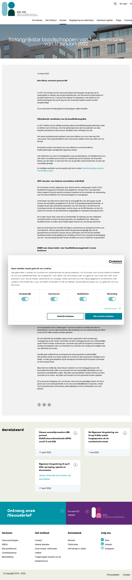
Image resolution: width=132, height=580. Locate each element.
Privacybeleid (113, 575)
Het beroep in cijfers (77, 548)
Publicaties (73, 544)
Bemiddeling (7, 557)
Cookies (126, 575)
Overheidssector (9, 553)
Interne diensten (42, 544)
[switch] (54, 299)
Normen (71, 540)
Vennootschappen (10, 540)
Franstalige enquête (45, 171)
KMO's (5, 544)
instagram (109, 548)
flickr (107, 540)
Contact (38, 540)
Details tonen (110, 308)
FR (131, 4)
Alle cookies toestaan (103, 316)
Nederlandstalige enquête (92, 168)
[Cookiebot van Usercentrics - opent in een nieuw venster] (111, 262)
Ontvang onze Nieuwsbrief (21, 513)
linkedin (108, 544)
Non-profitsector (9, 548)
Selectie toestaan (65, 316)
